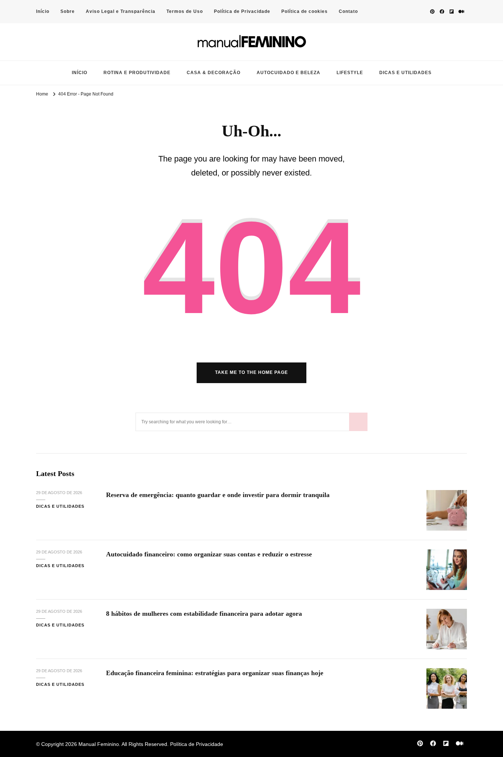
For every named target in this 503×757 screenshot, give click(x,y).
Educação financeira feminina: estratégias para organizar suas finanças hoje (214, 673)
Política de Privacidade (242, 11)
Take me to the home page (251, 372)
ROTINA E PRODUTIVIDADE (136, 72)
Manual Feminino (98, 744)
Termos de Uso (184, 11)
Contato (348, 11)
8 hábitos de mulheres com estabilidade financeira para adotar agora (204, 613)
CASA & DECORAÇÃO (213, 72)
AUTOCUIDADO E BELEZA (288, 72)
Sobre (67, 11)
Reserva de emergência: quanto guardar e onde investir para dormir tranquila (218, 495)
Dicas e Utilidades (60, 506)
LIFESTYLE (350, 72)
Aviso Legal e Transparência (120, 11)
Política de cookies (304, 11)
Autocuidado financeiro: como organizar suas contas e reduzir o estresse (209, 554)
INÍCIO (79, 72)
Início (42, 11)
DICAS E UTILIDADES (405, 72)
